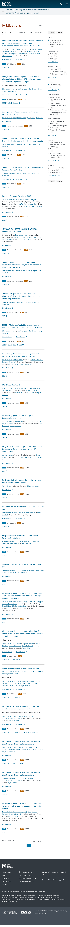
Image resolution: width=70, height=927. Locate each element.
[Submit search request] (65, 25)
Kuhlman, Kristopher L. (10, 54)
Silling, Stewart (7, 56)
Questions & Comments (50, 872)
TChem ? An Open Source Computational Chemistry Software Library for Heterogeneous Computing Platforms (21, 264)
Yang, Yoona (17, 118)
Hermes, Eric (17, 237)
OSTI (9, 67)
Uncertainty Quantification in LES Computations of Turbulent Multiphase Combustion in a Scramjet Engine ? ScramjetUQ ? (23, 595)
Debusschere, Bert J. (21, 388)
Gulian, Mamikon (8, 51)
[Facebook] (42, 879)
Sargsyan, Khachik (19, 200)
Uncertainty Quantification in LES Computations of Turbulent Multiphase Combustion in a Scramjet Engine (23, 805)
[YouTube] (49, 879)
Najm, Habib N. (35, 54)
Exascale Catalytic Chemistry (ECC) (16, 196)
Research (8, 10)
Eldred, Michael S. (37, 118)
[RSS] (64, 879)
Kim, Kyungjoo (22, 89)
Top (64, 925)
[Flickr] (53, 879)
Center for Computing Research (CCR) (22, 13)
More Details (20, 60)
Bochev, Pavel (16, 49)
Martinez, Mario (24, 54)
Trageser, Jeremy (33, 51)
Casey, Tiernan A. (37, 360)
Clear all (60, 32)
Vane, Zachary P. (27, 646)
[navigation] (23, 33)
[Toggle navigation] (3, 12)
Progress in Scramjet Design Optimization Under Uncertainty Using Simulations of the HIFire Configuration (22, 449)
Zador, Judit (26, 118)
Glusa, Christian (37, 49)
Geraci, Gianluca (26, 364)
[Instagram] (46, 879)
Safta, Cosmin (32, 89)
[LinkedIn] (57, 879)
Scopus (15, 103)
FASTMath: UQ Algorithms (13, 385)
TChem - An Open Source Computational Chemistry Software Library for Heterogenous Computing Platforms (21, 296)
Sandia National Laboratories (11, 895)
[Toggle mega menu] (67, 4)
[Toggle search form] (61, 4)
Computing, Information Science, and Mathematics (31, 10)
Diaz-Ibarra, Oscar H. (9, 89)
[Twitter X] (60, 879)
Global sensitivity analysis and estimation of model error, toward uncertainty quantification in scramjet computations (22, 633)
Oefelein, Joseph (14, 686)
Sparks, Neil (32, 602)
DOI (3, 67)
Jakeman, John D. (31, 390)
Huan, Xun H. (16, 542)
